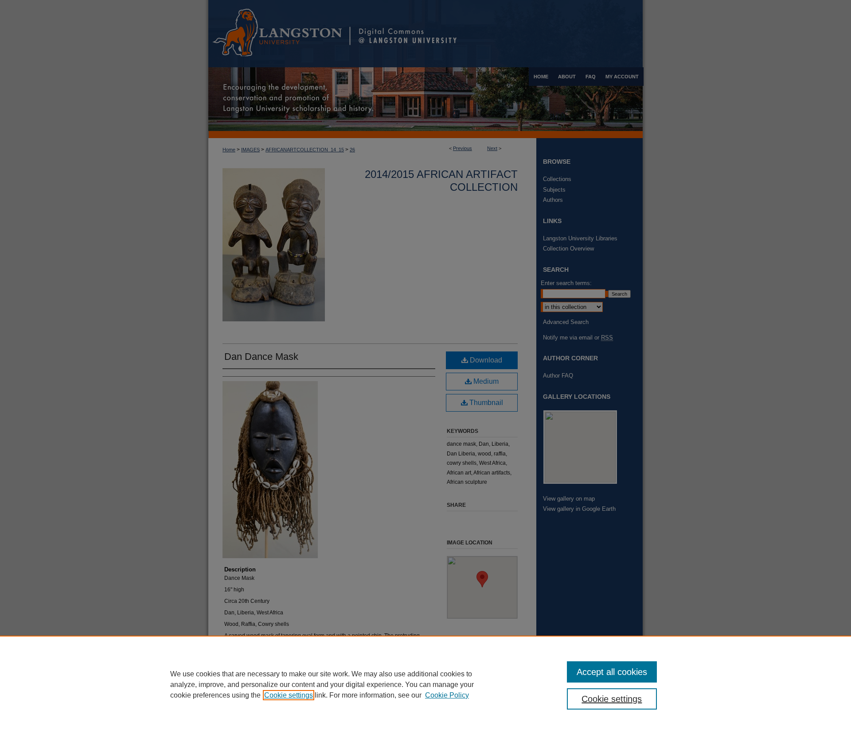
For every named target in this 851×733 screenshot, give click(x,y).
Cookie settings (288, 695)
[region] (425, 684)
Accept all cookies (612, 672)
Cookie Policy (447, 695)
